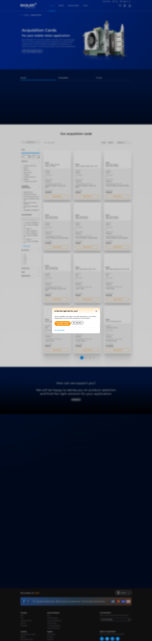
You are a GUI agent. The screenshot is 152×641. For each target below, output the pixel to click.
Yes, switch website (62, 323)
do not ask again (59, 330)
